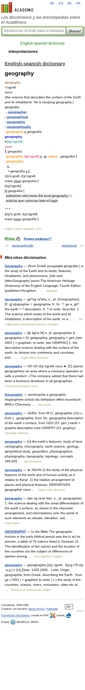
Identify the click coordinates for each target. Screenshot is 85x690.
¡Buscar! (74, 31)
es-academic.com (18, 7)
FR (78, 3)
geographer (17, 112)
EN (61, 3)
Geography (14, 266)
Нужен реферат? (38, 239)
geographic (16, 122)
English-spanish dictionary (42, 43)
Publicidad (52, 608)
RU (52, 3)
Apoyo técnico (37, 608)
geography (13, 299)
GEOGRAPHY (15, 531)
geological (69, 245)
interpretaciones (23, 52)
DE (70, 3)
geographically (19, 127)
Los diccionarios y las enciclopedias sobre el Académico (40, 20)
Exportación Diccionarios (15, 615)
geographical (17, 117)
